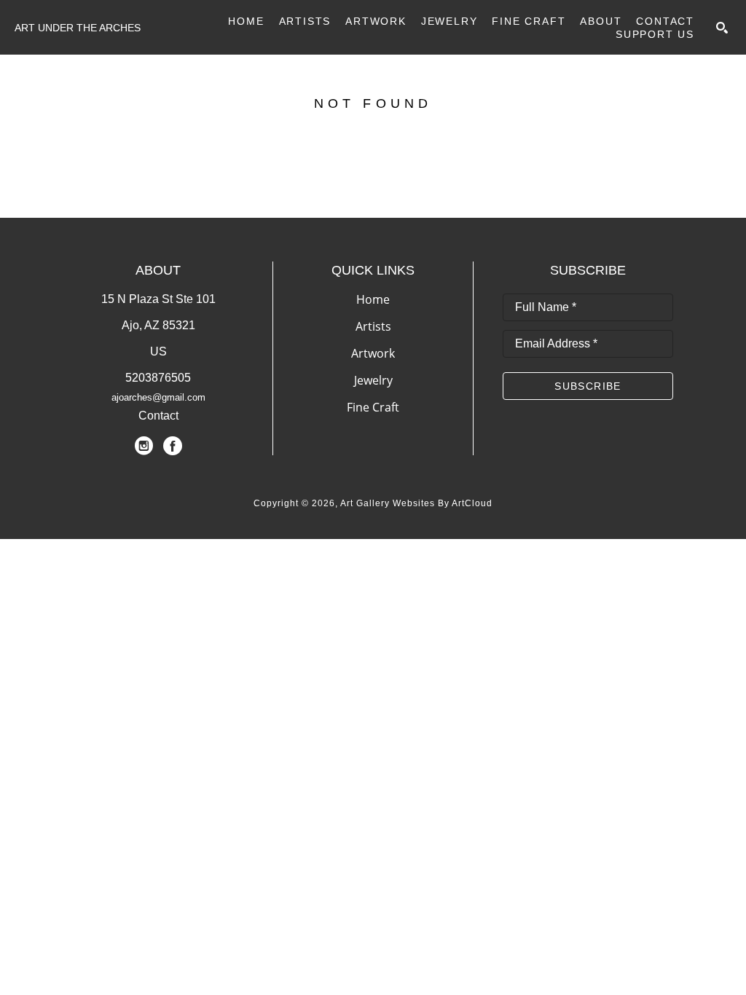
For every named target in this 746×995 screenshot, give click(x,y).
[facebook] (172, 445)
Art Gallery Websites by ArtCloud (416, 503)
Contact (158, 415)
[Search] (722, 28)
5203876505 (158, 377)
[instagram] (143, 445)
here (575, 172)
